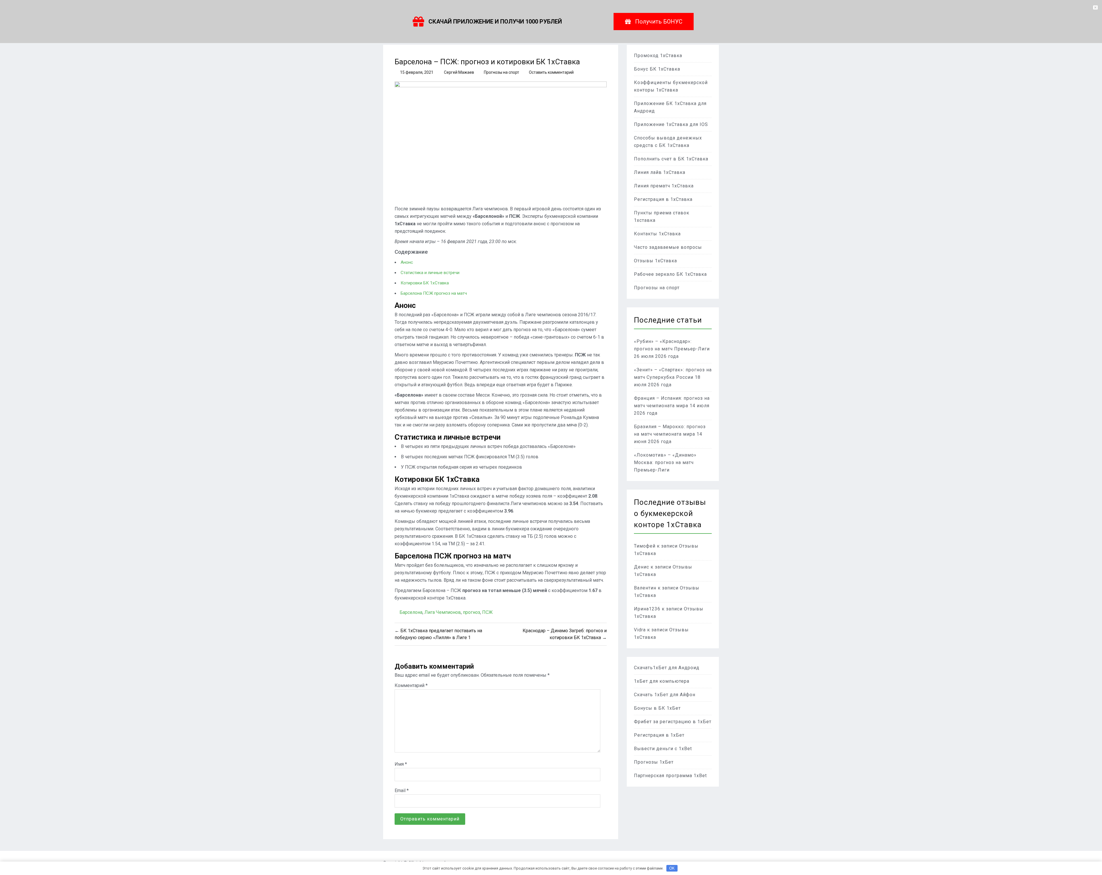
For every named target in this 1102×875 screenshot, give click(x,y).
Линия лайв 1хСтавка (659, 172)
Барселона (410, 612)
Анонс (407, 262)
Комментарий (411, 685)
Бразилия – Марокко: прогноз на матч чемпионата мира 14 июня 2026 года (670, 434)
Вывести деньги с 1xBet (663, 748)
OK (672, 868)
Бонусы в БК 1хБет (657, 708)
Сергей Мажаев (459, 72)
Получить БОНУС (658, 21)
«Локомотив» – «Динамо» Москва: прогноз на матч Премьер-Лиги (665, 462)
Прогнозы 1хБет (654, 762)
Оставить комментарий (551, 72)
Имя (401, 764)
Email (402, 790)
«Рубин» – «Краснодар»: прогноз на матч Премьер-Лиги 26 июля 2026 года (672, 349)
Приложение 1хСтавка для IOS (671, 124)
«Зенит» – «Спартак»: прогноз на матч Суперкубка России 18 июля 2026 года (673, 377)
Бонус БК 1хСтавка (657, 69)
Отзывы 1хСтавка (655, 260)
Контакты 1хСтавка (657, 233)
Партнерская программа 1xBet (670, 775)
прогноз (471, 612)
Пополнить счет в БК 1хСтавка (671, 159)
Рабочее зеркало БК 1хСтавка (670, 274)
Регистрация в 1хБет (659, 735)
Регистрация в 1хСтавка (663, 199)
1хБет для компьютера (661, 681)
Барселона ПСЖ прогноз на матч (434, 293)
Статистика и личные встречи (430, 272)
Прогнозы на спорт (501, 72)
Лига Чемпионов (442, 612)
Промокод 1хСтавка (658, 55)
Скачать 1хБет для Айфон (664, 694)
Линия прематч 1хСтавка (664, 186)
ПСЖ (487, 612)
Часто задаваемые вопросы (668, 247)
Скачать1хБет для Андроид (666, 667)
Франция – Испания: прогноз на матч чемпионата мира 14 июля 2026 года (672, 405)
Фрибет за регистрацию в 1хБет (672, 721)
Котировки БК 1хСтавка (425, 283)
